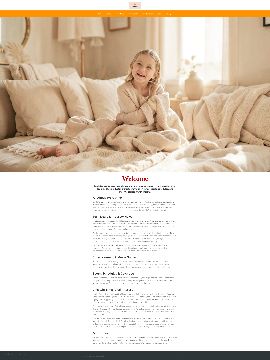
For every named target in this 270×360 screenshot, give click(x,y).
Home (100, 14)
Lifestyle (169, 14)
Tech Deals (120, 14)
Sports (159, 14)
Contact (109, 14)
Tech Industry (133, 14)
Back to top (182, 357)
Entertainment (147, 14)
